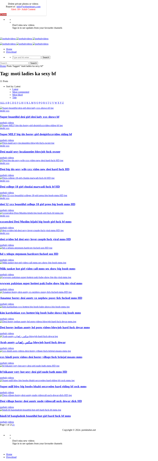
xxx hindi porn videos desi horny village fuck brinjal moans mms (41, 357)
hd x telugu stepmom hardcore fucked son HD (29, 253)
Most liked (17, 94)
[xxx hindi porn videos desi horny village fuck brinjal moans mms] (35, 351)
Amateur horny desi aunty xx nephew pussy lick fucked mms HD (41, 298)
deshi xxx (4, 110)
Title (14, 97)
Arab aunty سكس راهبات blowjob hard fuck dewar (33, 342)
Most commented (20, 92)
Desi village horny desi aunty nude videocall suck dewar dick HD (41, 401)
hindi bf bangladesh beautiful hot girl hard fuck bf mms (35, 416)
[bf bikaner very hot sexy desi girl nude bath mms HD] (29, 365)
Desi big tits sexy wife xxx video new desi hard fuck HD (34, 169)
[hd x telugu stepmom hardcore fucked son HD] (26, 248)
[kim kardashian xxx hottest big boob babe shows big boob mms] (35, 306)
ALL (2, 102)
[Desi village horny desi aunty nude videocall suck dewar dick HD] (36, 395)
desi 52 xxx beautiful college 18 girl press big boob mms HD (37, 204)
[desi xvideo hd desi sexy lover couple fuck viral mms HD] (32, 230)
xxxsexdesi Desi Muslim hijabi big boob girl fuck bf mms (35, 221)
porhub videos (7, 122)
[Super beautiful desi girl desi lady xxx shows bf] (27, 108)
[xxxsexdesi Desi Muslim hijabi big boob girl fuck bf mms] (31, 213)
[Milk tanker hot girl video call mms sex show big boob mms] (33, 262)
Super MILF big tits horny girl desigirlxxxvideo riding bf (36, 134)
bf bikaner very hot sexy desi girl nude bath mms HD (33, 371)
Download (11, 52)
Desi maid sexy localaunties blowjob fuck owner (30, 151)
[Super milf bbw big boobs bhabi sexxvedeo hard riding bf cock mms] (37, 380)
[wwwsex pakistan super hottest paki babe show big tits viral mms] (35, 277)
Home (9, 49)
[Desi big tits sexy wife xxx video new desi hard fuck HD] (31, 160)
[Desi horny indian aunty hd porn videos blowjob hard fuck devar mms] (38, 321)
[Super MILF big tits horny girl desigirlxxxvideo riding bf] (31, 125)
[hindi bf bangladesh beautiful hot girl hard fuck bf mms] (30, 410)
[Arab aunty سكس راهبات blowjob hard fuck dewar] (29, 336)
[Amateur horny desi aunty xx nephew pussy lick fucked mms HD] (36, 292)
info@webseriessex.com (28, 6)
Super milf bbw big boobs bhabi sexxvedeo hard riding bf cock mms (43, 386)
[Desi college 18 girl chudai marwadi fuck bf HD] (27, 178)
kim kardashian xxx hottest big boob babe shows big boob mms (40, 312)
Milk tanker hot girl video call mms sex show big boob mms (37, 268)
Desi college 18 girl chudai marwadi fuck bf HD (30, 186)
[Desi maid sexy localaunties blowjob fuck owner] (27, 143)
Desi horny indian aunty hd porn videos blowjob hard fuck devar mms (45, 327)
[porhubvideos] (24, 38)
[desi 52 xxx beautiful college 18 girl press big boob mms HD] (33, 195)
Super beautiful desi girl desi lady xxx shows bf (29, 116)
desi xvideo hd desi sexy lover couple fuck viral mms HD (35, 239)
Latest (15, 89)
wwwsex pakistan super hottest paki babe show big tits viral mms (41, 283)
